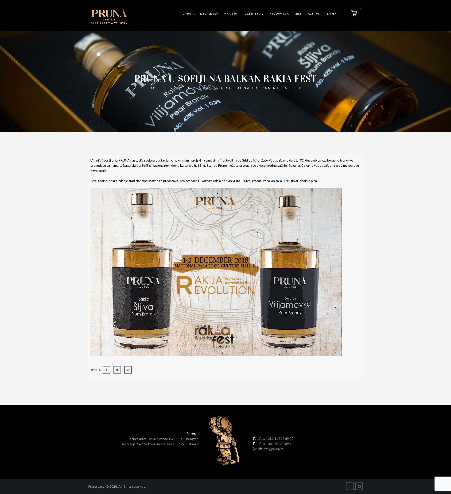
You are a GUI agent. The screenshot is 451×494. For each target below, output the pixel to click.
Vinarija (230, 13)
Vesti (298, 13)
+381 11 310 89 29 (279, 438)
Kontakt (315, 13)
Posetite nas (252, 13)
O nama (189, 13)
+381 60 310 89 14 (279, 444)
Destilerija (209, 13)
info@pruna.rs (272, 449)
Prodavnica (279, 13)
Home (156, 88)
